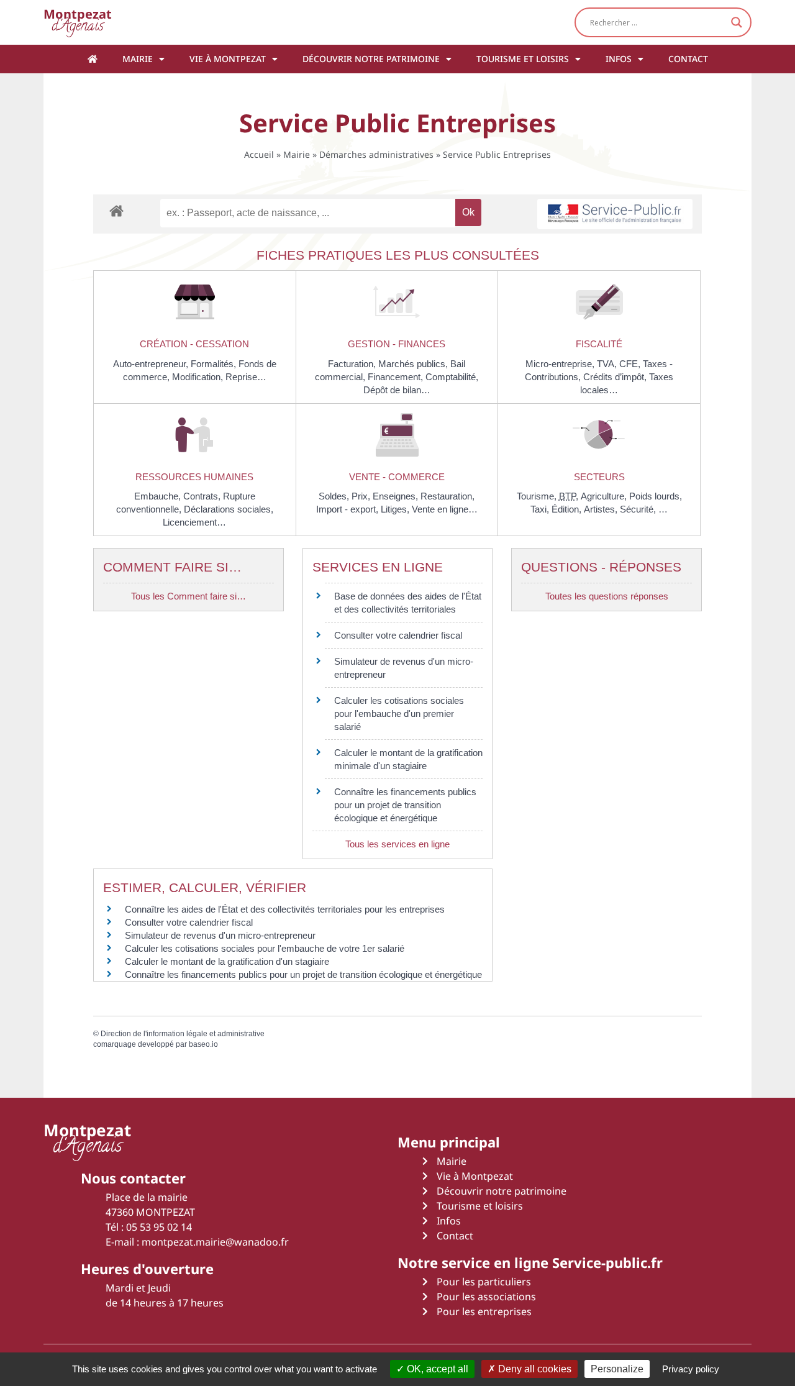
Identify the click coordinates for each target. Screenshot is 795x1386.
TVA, (608, 363)
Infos (619, 59)
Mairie (137, 59)
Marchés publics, (414, 363)
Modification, (198, 377)
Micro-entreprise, (561, 363)
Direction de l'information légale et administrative (183, 1033)
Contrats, (203, 496)
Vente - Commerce (397, 477)
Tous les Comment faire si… (188, 596)
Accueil (259, 154)
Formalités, (214, 363)
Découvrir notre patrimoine (371, 59)
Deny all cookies (533, 1369)
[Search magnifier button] (736, 22)
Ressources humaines (194, 477)
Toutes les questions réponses (606, 596)
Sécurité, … (644, 509)
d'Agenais (77, 22)
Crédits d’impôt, (616, 377)
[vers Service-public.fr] (615, 214)
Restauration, (447, 496)
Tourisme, (538, 496)
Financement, (396, 377)
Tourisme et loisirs (522, 59)
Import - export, (348, 509)
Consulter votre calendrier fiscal (398, 635)
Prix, (362, 496)
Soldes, (335, 496)
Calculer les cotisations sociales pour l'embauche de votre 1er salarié (264, 948)
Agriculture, (605, 496)
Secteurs (599, 477)
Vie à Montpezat (227, 59)
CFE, (631, 363)
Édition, (568, 509)
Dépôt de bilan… (396, 390)
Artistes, (602, 509)
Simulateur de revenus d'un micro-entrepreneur (220, 935)
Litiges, (396, 509)
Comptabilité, (451, 377)
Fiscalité (599, 344)
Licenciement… (194, 522)
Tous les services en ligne (397, 844)
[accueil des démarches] (116, 210)
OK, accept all (436, 1369)
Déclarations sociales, (228, 509)
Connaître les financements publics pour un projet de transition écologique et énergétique (405, 804)
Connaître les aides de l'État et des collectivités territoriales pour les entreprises (285, 909)
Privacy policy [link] (690, 1369)
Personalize (617, 1369)
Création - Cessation (194, 344)
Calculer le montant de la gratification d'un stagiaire (227, 961)
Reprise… (245, 377)
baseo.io (203, 1044)
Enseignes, (396, 496)
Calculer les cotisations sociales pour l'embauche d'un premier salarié (399, 713)
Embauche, (158, 496)
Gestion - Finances (396, 344)
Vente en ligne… (445, 509)
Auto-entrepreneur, (152, 363)
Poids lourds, (655, 496)
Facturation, (353, 363)
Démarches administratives (376, 154)
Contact (688, 59)
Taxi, (541, 509)
